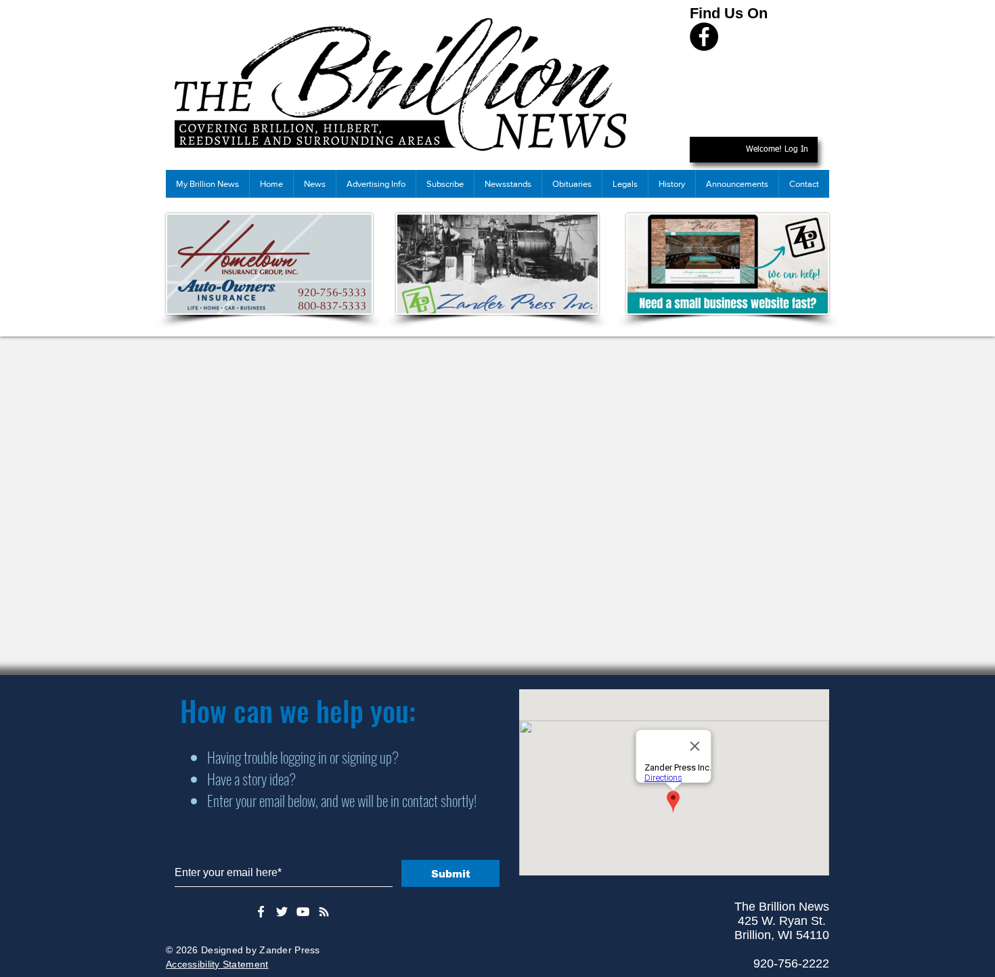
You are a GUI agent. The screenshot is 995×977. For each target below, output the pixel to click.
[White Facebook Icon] (261, 911)
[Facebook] (704, 36)
